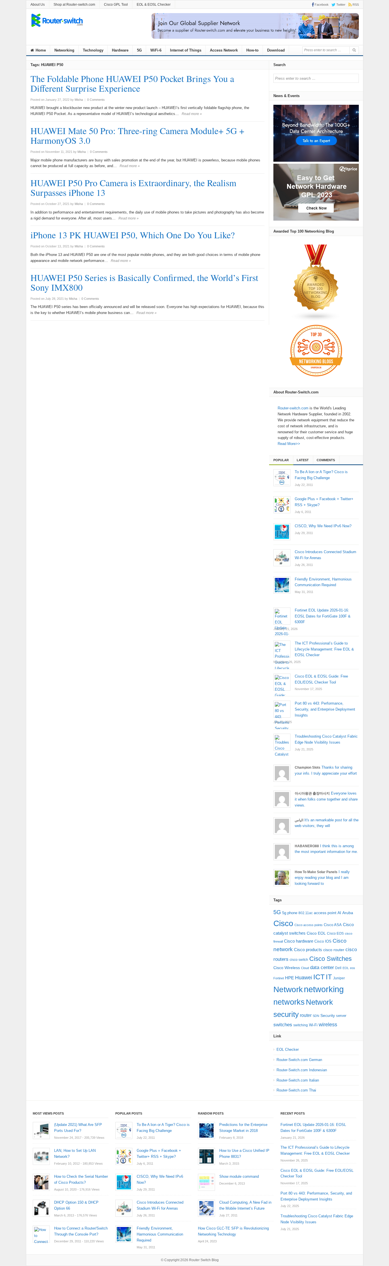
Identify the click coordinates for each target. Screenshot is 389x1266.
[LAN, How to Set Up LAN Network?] (41, 1156)
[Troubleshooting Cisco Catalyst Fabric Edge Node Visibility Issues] (281, 742)
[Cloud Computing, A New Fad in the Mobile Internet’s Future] (206, 1208)
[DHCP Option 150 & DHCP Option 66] (41, 1208)
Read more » (192, 114)
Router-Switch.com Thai (296, 1090)
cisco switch (299, 960)
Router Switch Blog (204, 1260)
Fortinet (278, 978)
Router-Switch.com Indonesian (302, 1070)
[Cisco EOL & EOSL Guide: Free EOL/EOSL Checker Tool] (281, 682)
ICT (319, 977)
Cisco (283, 923)
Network (288, 989)
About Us (37, 5)
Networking (64, 50)
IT (329, 977)
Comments (326, 460)
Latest (303, 460)
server (341, 1015)
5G (139, 50)
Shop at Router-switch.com (74, 5)
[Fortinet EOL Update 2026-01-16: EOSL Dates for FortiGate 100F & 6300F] (281, 616)
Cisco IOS (322, 941)
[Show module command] (206, 1182)
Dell (338, 968)
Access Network (224, 50)
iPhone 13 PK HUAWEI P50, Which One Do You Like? (132, 235)
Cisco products (308, 949)
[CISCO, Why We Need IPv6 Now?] (281, 531)
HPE (289, 978)
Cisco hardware (298, 941)
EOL (346, 968)
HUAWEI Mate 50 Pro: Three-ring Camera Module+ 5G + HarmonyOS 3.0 (137, 135)
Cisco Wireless (286, 967)
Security (327, 1015)
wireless (328, 1024)
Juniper (339, 978)
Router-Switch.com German (299, 1060)
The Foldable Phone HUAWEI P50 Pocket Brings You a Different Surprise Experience (132, 83)
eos (352, 968)
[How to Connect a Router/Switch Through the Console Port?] (41, 1234)
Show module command (239, 1176)
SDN (316, 1015)
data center (322, 967)
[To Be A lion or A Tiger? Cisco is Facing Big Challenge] (281, 477)
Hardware (120, 50)
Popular (281, 460)
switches (282, 1024)
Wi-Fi (313, 1025)
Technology (93, 50)
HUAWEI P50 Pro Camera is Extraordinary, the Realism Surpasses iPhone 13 (133, 187)
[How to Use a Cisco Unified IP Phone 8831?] (206, 1156)
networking (324, 989)
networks (289, 1002)
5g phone (289, 913)
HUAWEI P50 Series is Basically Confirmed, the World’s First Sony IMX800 (144, 282)
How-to (252, 50)
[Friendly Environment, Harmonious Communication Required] (281, 585)
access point (325, 913)
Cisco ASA (333, 925)
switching (300, 1025)
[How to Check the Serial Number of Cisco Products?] (41, 1182)
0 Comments (96, 99)
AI (339, 912)
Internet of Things (185, 50)
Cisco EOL (316, 933)
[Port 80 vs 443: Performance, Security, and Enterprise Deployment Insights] (281, 709)
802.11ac (305, 913)
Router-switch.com (293, 408)
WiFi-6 (155, 50)
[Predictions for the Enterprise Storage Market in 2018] (206, 1130)
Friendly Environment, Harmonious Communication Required (160, 1234)
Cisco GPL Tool (116, 5)
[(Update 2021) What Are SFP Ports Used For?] (41, 1130)
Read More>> (289, 444)
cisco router (333, 949)
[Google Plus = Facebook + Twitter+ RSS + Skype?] (281, 504)
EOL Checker (288, 1049)
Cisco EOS (335, 933)
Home (40, 50)
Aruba (347, 913)
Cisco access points (308, 925)
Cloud (305, 968)
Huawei (303, 977)
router (306, 1015)
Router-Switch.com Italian (298, 1080)
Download (276, 50)
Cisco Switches (330, 958)
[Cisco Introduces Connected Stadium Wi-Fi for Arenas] (281, 557)
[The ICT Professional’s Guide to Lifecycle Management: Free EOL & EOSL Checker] (281, 649)
